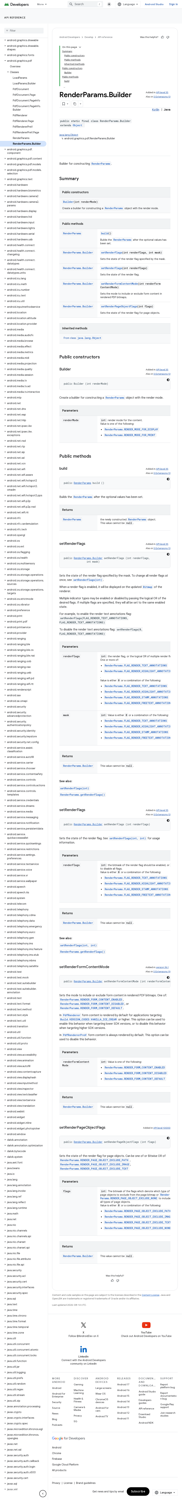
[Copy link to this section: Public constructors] (103, 357)
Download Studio (144, 1416)
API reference (15, 17)
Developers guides (145, 1401)
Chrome (56, 1453)
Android (56, 1388)
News (55, 1413)
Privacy (78, 1415)
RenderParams (101, 163)
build (104, 233)
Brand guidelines (85, 1483)
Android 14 (123, 1401)
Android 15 (123, 1395)
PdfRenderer (71, 1015)
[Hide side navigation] (42, 1493)
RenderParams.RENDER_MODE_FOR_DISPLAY (131, 429)
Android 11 (123, 1418)
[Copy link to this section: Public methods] (94, 456)
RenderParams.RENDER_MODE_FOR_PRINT (130, 435)
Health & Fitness (78, 1400)
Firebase (57, 1458)
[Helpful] (162, 37)
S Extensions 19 (161, 971)
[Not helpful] (167, 37)
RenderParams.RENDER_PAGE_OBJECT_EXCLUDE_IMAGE (94, 1164)
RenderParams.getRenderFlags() (82, 794)
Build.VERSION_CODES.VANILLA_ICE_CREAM (88, 1019)
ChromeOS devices (101, 1401)
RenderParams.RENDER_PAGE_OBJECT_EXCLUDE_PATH (94, 1160)
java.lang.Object (68, 134)
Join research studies (167, 1414)
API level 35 (162, 92)
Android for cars (102, 1409)
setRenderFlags (111, 252)
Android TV (101, 1416)
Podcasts (57, 1424)
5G (75, 1421)
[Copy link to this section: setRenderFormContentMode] (112, 967)
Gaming (78, 1384)
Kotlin (155, 109)
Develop (89, 37)
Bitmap (147, 587)
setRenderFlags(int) (87, 580)
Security (56, 1402)
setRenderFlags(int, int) (127, 838)
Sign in (173, 4)
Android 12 (123, 1412)
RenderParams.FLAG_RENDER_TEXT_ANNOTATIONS (136, 665)
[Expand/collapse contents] (80, 47)
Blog (54, 1419)
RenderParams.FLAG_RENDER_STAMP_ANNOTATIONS (136, 697)
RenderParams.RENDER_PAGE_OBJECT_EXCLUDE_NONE (135, 1196)
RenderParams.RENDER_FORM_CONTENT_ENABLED (91, 999)
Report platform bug (167, 1386)
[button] (23, 40)
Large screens (103, 1388)
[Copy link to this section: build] (70, 469)
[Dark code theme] (168, 380)
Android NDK (146, 1422)
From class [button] (82, 338)
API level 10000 (161, 1127)
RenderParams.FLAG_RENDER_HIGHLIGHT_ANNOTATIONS (140, 671)
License (68, 1483)
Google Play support (167, 1406)
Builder (68, 201)
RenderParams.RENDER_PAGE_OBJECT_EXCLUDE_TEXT (94, 1168)
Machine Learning (79, 1392)
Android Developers (69, 37)
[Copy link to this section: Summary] (82, 179)
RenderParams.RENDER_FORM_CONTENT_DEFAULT (91, 1008)
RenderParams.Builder (78, 252)
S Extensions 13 (162, 96)
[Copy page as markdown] (75, 104)
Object (77, 125)
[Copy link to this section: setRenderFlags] (88, 544)
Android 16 (123, 1390)
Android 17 (123, 1384)
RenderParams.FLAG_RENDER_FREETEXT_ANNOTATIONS (139, 703)
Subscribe (138, 1491)
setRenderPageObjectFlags (119, 306)
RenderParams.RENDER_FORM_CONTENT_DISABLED (92, 1003)
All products (59, 1470)
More (40, 4)
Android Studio (154, 4)
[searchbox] (24, 30)
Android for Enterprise (58, 1395)
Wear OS (100, 1393)
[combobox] (85, 4)
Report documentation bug (168, 1395)
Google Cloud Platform (65, 1464)
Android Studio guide (147, 1393)
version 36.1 (162, 967)
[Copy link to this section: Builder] (74, 369)
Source (56, 1407)
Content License (150, 1295)
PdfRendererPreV (75, 1035)
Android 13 (123, 1407)
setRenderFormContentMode (119, 283)
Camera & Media (79, 1409)
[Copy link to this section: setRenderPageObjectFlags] (109, 1128)
